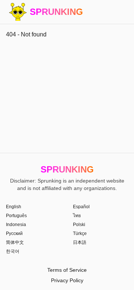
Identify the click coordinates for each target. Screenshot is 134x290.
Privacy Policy (67, 280)
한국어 (12, 251)
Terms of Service (67, 270)
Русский (14, 233)
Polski (79, 224)
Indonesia (16, 224)
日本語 (79, 242)
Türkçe (80, 233)
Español (81, 206)
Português (16, 215)
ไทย (77, 215)
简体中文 (15, 242)
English (13, 206)
